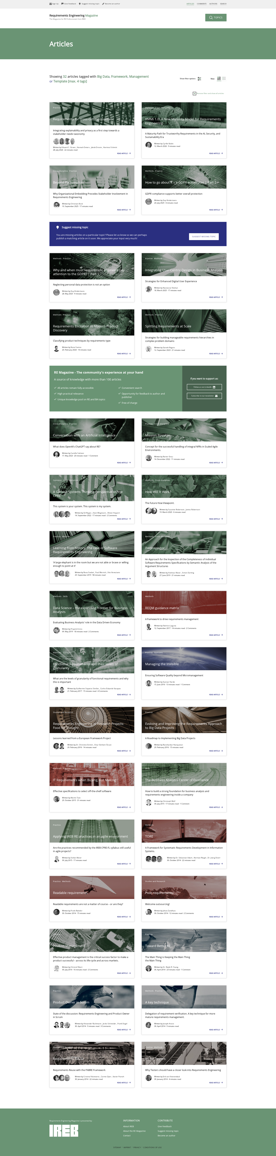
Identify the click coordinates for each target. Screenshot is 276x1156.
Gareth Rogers (169, 347)
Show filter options (188, 78)
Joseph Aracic (168, 1023)
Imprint (127, 1147)
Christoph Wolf (169, 801)
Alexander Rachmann (93, 1023)
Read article (122, 153)
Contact (127, 1135)
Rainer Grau (168, 456)
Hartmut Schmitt (110, 147)
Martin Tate (75, 797)
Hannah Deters (83, 147)
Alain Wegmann (99, 513)
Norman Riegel (200, 857)
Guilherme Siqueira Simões (87, 688)
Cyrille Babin (168, 143)
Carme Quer (106, 1076)
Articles (190, 4)
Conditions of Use (152, 1147)
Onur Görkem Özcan (102, 745)
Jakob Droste (96, 147)
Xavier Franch (118, 1076)
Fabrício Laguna (169, 625)
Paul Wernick (101, 572)
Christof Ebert (76, 967)
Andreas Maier (174, 572)
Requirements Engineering (73, 16)
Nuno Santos (76, 347)
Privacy (137, 1147)
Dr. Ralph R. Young (170, 967)
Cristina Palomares (92, 1076)
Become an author (166, 1135)
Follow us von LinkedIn (203, 387)
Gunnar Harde (169, 682)
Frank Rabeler (76, 910)
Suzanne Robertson (176, 509)
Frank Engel (122, 1023)
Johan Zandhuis (169, 910)
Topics (218, 17)
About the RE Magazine (134, 1131)
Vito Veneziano (114, 572)
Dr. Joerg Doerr (214, 857)
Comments (201, 4)
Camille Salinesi (77, 453)
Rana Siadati (89, 572)
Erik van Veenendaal (171, 1076)
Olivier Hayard (113, 513)
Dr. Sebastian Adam (184, 857)
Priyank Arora (76, 629)
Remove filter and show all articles (210, 93)
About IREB (128, 1126)
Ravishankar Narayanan (173, 745)
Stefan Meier (76, 857)
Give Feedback (164, 1126)
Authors (213, 4)
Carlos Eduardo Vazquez (110, 688)
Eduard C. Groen (69, 147)
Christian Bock (77, 203)
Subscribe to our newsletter (202, 396)
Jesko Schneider (110, 1023)
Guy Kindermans (170, 200)
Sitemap (117, 1147)
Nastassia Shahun (170, 288)
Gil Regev (88, 513)
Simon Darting (188, 572)
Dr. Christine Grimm (84, 745)
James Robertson (193, 509)
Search (223, 4)
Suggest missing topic (204, 236)
